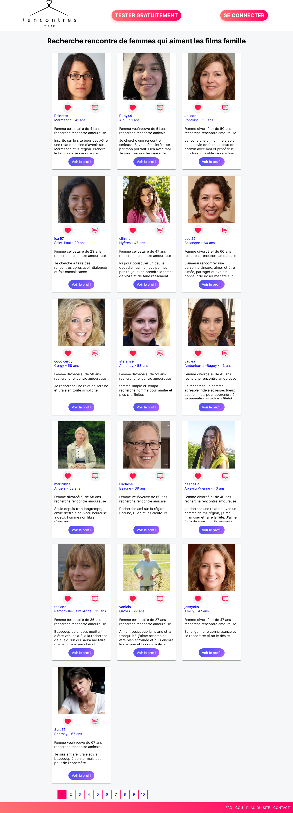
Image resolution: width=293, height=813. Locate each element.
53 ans (142, 365)
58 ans (73, 365)
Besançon (192, 243)
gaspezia (191, 484)
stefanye (126, 361)
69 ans (140, 488)
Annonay (126, 365)
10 (143, 794)
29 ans (79, 243)
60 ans (209, 243)
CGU (239, 807)
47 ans (139, 243)
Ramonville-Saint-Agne (72, 611)
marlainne (62, 484)
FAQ (229, 807)
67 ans (76, 734)
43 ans (226, 365)
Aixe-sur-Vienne (197, 488)
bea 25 (190, 238)
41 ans (80, 120)
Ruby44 (125, 116)
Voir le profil (81, 161)
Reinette (61, 116)
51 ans (134, 120)
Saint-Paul (62, 243)
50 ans (207, 120)
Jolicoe (190, 116)
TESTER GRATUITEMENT (146, 15)
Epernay (61, 734)
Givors (124, 611)
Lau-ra (189, 361)
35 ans (100, 611)
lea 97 (59, 238)
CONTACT (281, 807)
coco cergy (63, 361)
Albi (122, 120)
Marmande (62, 120)
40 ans (219, 488)
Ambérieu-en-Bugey (200, 365)
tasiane (60, 607)
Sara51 (59, 729)
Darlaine (126, 484)
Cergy (59, 365)
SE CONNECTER (244, 15)
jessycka (191, 607)
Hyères (125, 243)
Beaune (125, 488)
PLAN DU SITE (258, 807)
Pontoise (191, 120)
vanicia (125, 607)
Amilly (189, 611)
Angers (60, 488)
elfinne (124, 238)
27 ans (139, 611)
